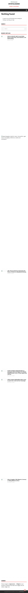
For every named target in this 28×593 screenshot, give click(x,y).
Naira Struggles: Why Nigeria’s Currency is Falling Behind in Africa (16, 480)
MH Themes (22, 591)
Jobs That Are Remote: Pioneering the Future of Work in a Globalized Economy (16, 271)
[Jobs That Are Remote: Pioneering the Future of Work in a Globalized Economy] (4, 366)
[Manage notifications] (25, 590)
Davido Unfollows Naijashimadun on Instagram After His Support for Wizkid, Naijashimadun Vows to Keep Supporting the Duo (17, 372)
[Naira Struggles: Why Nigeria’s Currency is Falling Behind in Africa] (4, 575)
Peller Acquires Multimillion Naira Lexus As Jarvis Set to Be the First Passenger (16, 380)
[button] (26, 10)
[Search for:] (14, 29)
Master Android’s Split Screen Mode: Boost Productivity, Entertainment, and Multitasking (16, 37)
